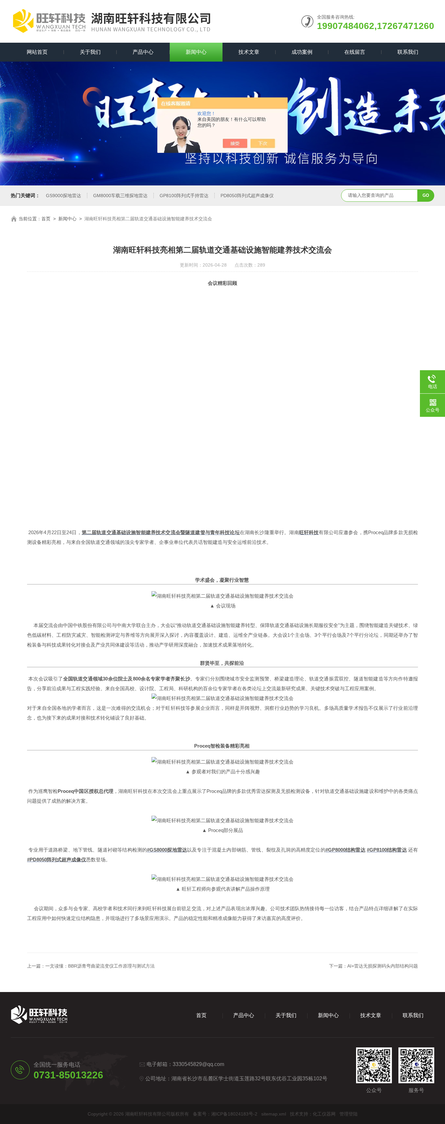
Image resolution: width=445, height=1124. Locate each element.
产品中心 (143, 52)
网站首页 (37, 52)
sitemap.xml (273, 1114)
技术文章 (248, 52)
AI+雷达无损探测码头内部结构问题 (382, 966)
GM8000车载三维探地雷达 (120, 195)
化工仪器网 (324, 1114)
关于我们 (90, 52)
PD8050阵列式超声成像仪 (247, 195)
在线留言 (354, 52)
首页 (45, 218)
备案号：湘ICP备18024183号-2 (225, 1114)
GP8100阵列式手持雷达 (184, 195)
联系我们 (407, 52)
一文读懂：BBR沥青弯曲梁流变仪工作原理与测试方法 (100, 966)
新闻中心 (196, 52)
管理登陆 (348, 1114)
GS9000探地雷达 (63, 195)
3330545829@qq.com (198, 1064)
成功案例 (302, 52)
